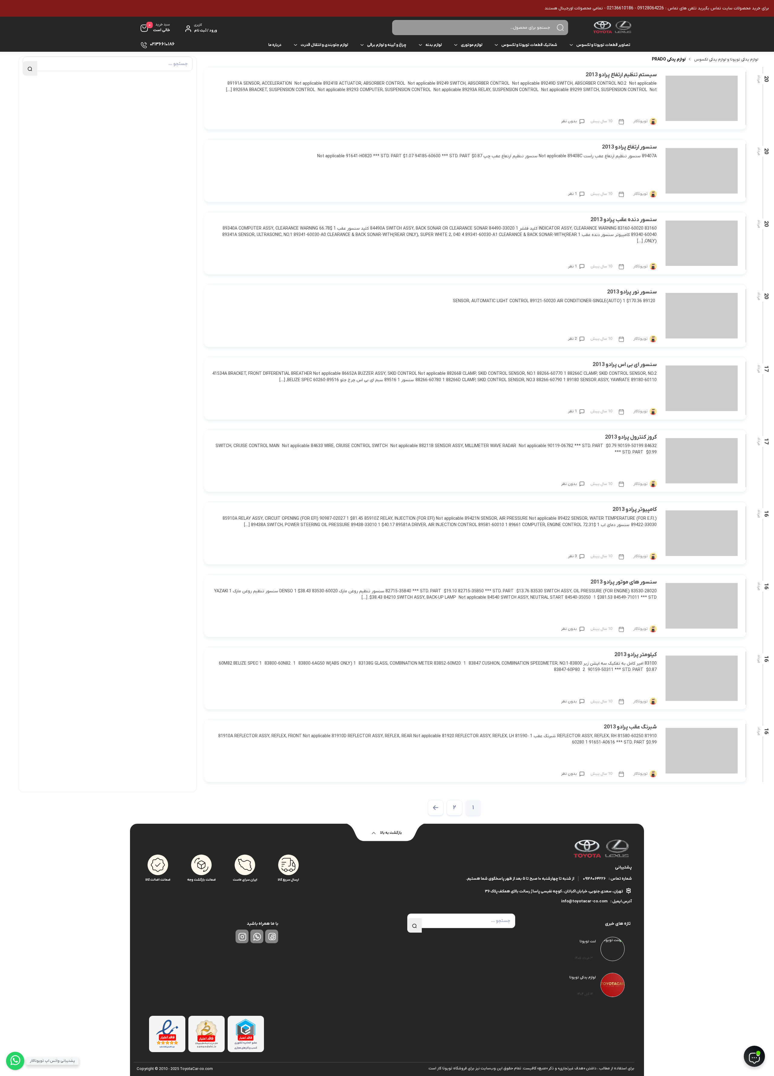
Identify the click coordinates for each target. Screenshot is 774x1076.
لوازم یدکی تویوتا (582, 977)
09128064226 (594, 878)
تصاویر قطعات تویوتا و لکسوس (603, 44)
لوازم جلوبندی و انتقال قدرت (324, 44)
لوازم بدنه (433, 44)
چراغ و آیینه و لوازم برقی (386, 44)
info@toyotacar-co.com (584, 901)
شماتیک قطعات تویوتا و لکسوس (529, 44)
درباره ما (274, 44)
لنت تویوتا (588, 941)
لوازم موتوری (471, 44)
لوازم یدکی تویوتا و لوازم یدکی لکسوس (726, 59)
